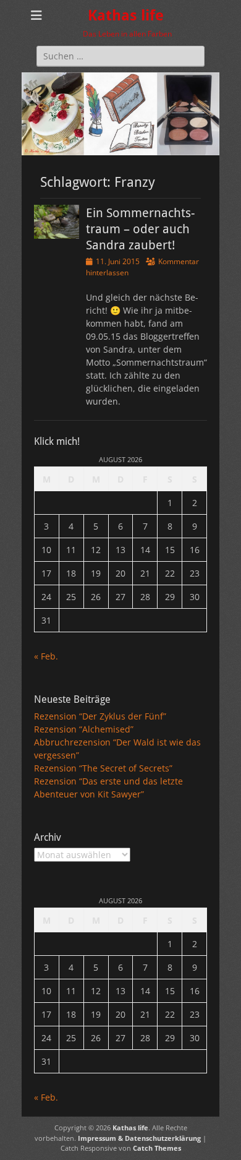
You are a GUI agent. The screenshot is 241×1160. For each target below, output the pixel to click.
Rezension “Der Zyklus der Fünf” (100, 716)
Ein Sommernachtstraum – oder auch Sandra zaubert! (140, 228)
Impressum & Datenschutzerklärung (139, 1138)
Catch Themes (157, 1148)
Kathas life (126, 15)
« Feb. (46, 656)
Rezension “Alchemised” (83, 729)
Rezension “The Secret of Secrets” (103, 768)
